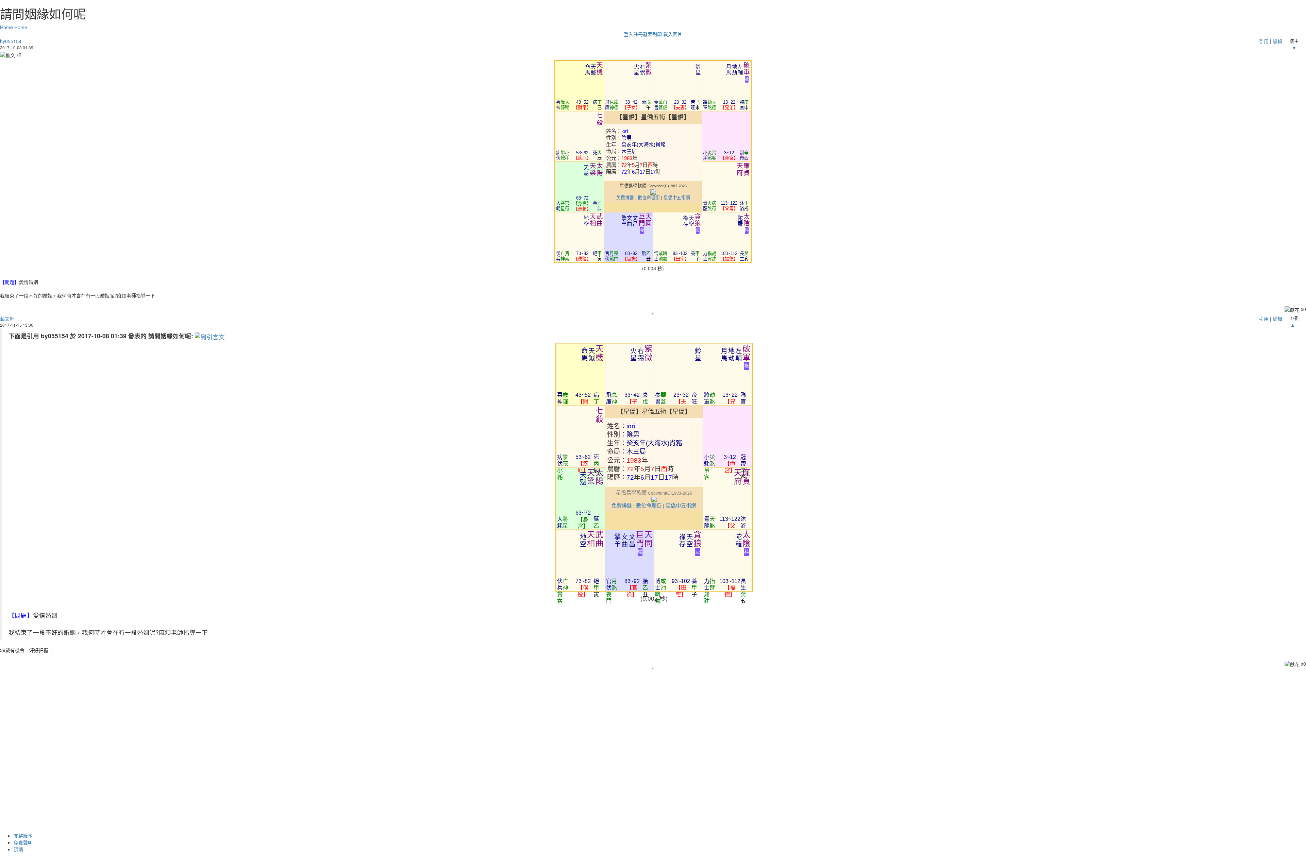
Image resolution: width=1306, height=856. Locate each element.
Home (6, 27)
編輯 (1277, 41)
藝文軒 (7, 318)
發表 (647, 34)
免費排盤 (625, 197)
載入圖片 (672, 34)
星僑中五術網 (677, 197)
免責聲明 (23, 842)
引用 (1264, 41)
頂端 (18, 849)
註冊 (638, 34)
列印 (657, 34)
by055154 (10, 41)
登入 (628, 34)
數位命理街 (649, 197)
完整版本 (23, 835)
